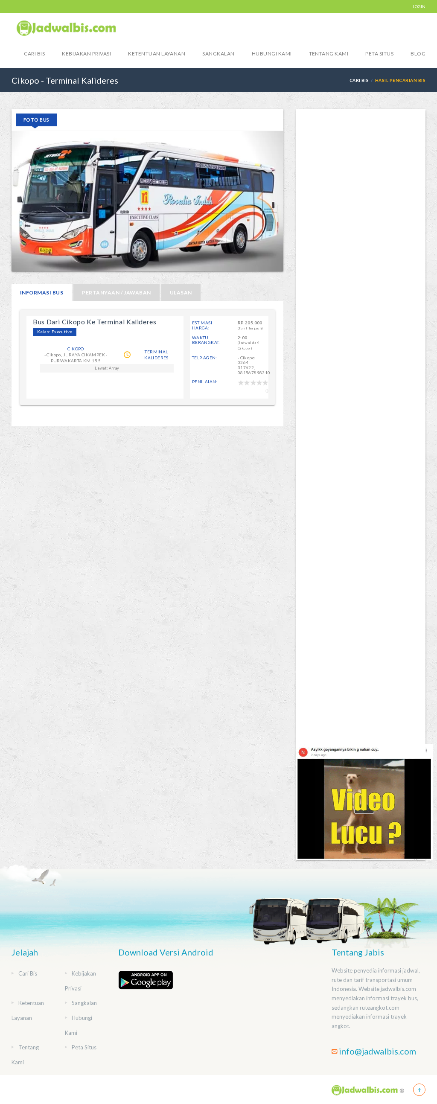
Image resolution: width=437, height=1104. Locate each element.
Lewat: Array (107, 368)
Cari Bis (34, 53)
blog (418, 53)
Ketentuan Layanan (156, 53)
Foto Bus (36, 119)
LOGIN (419, 6)
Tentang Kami (329, 53)
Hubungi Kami (272, 53)
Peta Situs (379, 53)
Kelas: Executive (54, 331)
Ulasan (181, 292)
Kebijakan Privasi (86, 53)
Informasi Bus (41, 292)
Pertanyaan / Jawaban (116, 292)
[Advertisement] (360, 426)
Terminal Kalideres (156, 354)
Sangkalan (218, 53)
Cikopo (75, 348)
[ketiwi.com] (364, 801)
